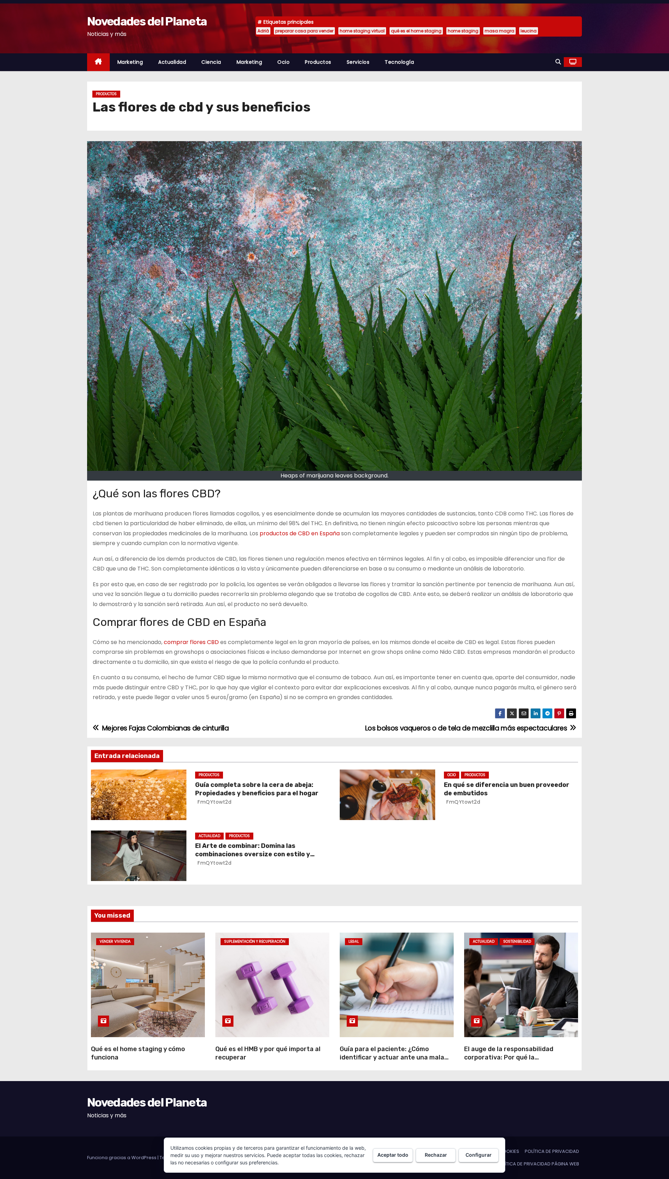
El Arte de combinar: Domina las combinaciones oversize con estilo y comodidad (252, 854)
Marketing (130, 62)
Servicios (358, 62)
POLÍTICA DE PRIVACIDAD (552, 1151)
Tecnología (399, 62)
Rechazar (436, 1155)
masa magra (499, 31)
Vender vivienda (115, 941)
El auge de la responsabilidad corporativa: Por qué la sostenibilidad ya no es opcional (513, 1057)
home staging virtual (362, 31)
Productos (318, 62)
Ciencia (211, 62)
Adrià (263, 31)
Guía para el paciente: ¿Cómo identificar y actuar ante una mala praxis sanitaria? (392, 1057)
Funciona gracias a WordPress (122, 1157)
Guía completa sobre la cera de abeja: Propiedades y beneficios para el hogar (256, 789)
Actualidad (172, 62)
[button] (558, 62)
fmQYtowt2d (214, 801)
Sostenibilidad (517, 941)
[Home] (98, 62)
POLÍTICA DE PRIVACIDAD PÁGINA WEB (537, 1164)
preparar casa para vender (304, 31)
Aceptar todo (392, 1155)
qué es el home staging (416, 31)
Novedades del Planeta (147, 21)
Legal (353, 941)
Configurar (479, 1155)
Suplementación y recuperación (254, 941)
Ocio (283, 62)
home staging (463, 31)
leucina (529, 31)
